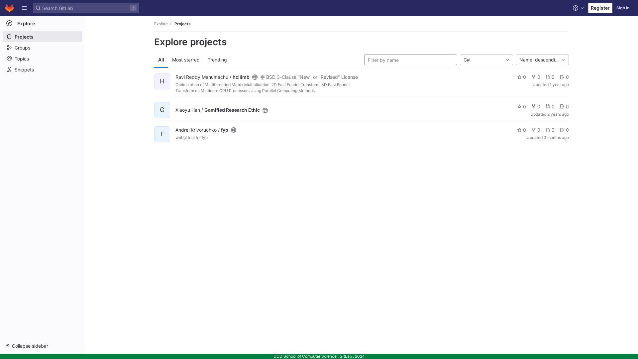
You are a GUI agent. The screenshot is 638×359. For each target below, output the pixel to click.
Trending (217, 59)
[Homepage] (9, 8)
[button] (24, 8)
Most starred (186, 59)
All (161, 59)
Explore (161, 23)
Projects (182, 23)
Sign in (622, 7)
